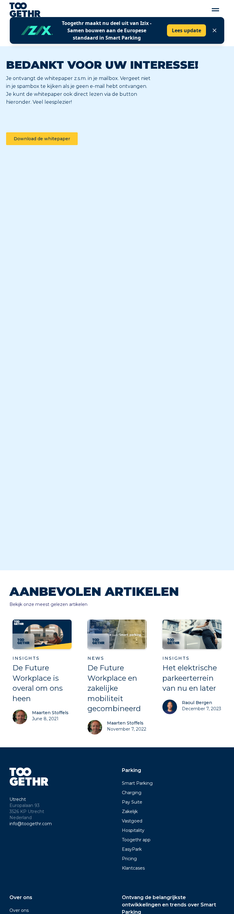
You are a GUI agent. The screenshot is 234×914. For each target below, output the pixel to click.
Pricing (129, 858)
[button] (215, 10)
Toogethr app (136, 840)
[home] (25, 9)
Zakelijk (130, 811)
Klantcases (133, 868)
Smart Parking (137, 783)
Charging (131, 792)
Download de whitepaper (42, 138)
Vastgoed (132, 821)
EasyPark (132, 849)
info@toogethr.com (30, 823)
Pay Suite (132, 802)
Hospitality (133, 830)
